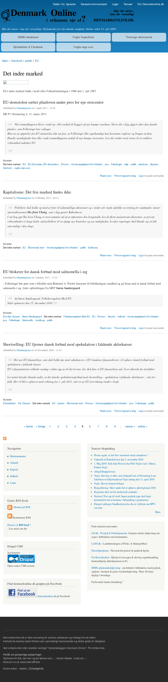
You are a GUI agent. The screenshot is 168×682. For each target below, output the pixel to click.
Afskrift (14, 463)
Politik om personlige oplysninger (22, 654)
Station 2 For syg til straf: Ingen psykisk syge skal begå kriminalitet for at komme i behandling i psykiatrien (122, 498)
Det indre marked (11, 247)
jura (107, 164)
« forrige (40, 426)
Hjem (5, 61)
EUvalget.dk (36, 668)
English (14, 469)
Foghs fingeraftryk (83, 37)
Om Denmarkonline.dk (150, 4)
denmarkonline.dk (46, 596)
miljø (126, 164)
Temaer (128, 4)
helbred (121, 316)
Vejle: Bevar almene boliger (109, 483)
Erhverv (65, 164)
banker (61, 403)
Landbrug (40, 320)
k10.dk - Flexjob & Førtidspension (109, 533)
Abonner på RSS (21, 507)
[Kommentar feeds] (9, 517)
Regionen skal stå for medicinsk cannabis (115, 492)
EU (37, 61)
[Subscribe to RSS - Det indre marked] (4, 437)
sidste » (142, 426)
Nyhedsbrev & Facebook (28, 47)
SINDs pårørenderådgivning (105, 568)
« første (28, 426)
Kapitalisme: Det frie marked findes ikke (37, 192)
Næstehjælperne (100, 550)
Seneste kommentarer (94, 4)
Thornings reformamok (139, 37)
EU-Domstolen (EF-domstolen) (43, 164)
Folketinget (116, 164)
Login (115, 4)
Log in (142, 175)
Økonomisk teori (36, 247)
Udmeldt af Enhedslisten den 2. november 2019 (118, 459)
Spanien (154, 164)
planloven (143, 164)
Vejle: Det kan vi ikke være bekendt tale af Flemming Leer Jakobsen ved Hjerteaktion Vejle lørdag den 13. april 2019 (125, 477)
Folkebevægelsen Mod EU (77, 316)
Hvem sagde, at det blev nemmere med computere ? (121, 455)
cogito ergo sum (22, 167)
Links (13, 483)
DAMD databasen (28, 37)
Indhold (14, 476)
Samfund (16, 61)
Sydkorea (93, 247)
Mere (158, 512)
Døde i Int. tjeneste (64, 4)
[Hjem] (67, 16)
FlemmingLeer (24, 108)
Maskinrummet (18, 456)
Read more (105, 175)
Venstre (111, 316)
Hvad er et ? (19, 525)
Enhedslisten (9, 403)
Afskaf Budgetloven (104, 471)
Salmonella (27, 320)
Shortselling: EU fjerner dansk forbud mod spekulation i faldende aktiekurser (67, 344)
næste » (130, 426)
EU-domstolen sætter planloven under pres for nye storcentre (53, 102)
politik (28, 61)
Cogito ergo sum (83, 47)
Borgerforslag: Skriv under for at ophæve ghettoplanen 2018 (125, 488)
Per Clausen (24, 403)
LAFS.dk (96, 543)
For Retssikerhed (100, 557)
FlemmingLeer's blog (125, 175)
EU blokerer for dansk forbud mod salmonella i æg (45, 271)
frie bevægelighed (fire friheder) (87, 164)
